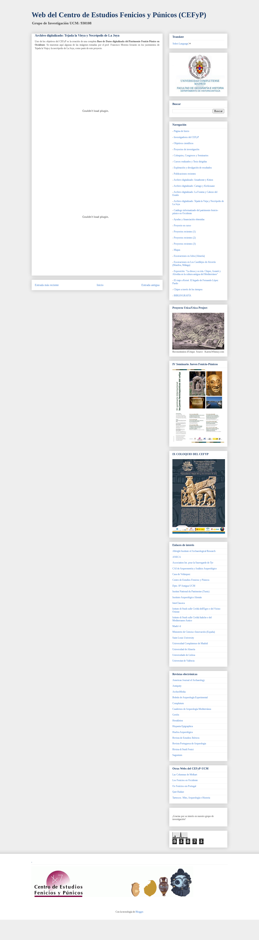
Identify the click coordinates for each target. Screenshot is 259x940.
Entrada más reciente (47, 285)
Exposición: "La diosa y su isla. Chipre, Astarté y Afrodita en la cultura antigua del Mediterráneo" (196, 273)
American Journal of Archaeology (188, 680)
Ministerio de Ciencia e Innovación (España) (193, 631)
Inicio (100, 285)
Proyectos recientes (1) (185, 231)
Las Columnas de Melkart (184, 774)
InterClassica (178, 603)
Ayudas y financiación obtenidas (189, 219)
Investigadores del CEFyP (186, 137)
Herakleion (177, 720)
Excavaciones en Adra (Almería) (189, 256)
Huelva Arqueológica (182, 732)
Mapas (177, 249)
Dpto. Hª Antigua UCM (183, 585)
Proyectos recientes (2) (185, 237)
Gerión (175, 714)
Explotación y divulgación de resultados (193, 167)
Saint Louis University (183, 637)
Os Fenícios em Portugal (184, 786)
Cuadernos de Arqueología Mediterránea (191, 709)
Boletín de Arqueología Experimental (190, 697)
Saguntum (177, 755)
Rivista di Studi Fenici (183, 749)
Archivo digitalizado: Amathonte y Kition (193, 179)
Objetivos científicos (183, 143)
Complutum (178, 703)
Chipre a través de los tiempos (188, 289)
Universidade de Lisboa (183, 655)
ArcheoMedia (179, 691)
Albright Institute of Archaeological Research (193, 551)
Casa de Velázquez (181, 574)
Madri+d (176, 626)
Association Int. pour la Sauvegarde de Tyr (192, 562)
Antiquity (177, 685)
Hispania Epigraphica (182, 726)
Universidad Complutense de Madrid (190, 643)
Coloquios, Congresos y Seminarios (191, 155)
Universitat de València (183, 660)
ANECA (176, 557)
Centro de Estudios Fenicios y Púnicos (190, 579)
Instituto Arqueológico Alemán (187, 597)
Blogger (139, 911)
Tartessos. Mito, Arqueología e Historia (191, 797)
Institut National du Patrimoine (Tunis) (190, 591)
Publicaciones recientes (185, 173)
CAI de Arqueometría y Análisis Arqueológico (194, 568)
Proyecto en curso (182, 225)
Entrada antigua (150, 285)
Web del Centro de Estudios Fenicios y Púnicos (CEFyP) (119, 15)
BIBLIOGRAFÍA (182, 295)
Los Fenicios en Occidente (185, 780)
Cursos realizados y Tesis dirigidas (190, 161)
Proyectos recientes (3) (185, 243)
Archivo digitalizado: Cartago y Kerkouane (194, 186)
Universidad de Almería (183, 649)
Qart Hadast (178, 791)
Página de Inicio (181, 131)
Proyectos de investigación (186, 149)
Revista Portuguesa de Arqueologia (189, 743)
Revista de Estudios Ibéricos (186, 737)
